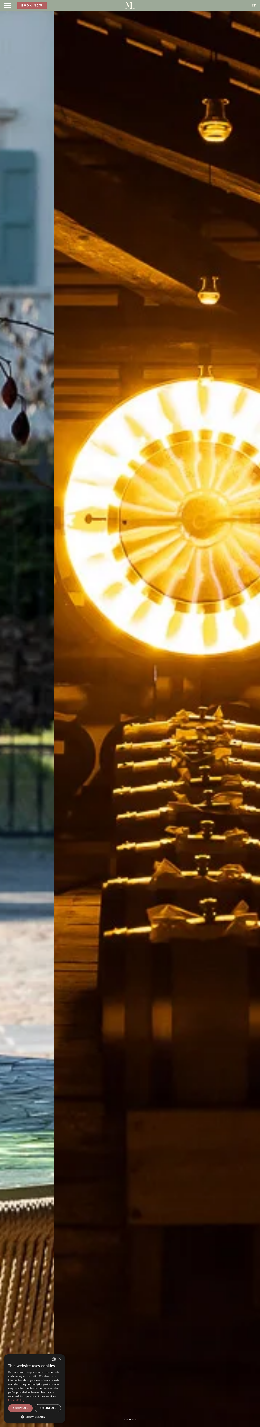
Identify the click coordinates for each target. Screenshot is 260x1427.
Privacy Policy (16, 1400)
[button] (34, 1417)
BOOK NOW (32, 5)
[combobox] (54, 1359)
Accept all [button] (20, 1408)
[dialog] (34, 1388)
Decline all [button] (48, 1408)
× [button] (59, 1359)
